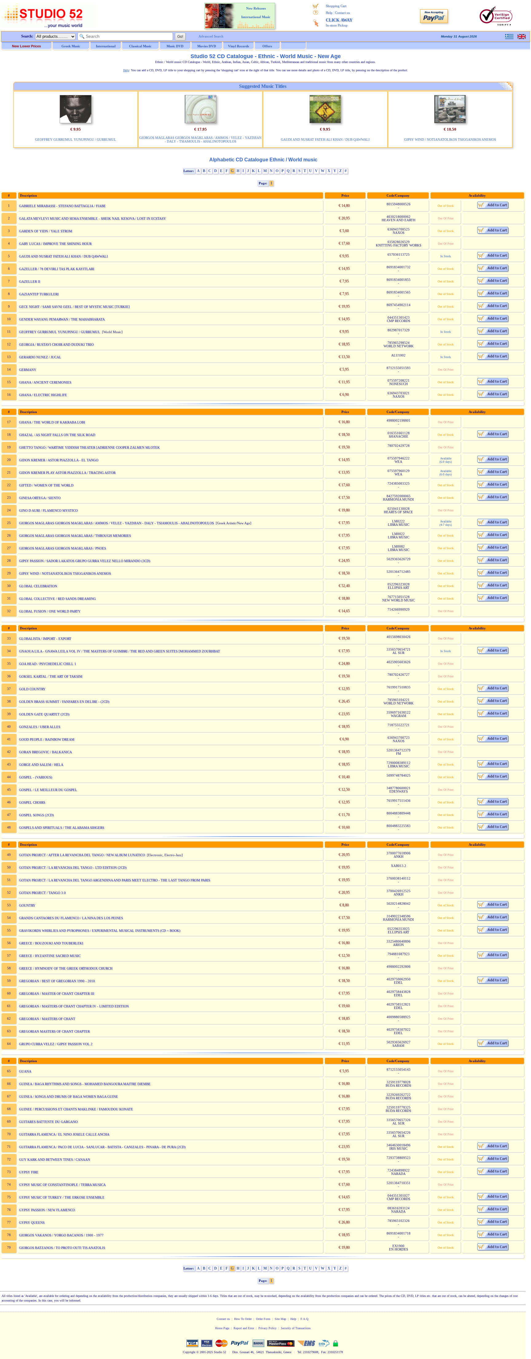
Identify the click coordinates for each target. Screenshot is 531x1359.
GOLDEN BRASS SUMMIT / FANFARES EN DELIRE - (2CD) (64, 701)
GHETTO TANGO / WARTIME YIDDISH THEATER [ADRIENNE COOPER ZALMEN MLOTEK (89, 447)
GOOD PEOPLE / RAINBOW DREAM (46, 739)
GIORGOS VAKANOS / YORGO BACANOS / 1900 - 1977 (61, 1235)
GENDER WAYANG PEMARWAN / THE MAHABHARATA (62, 319)
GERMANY (27, 370)
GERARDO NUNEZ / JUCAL (40, 357)
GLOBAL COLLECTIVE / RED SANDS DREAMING (57, 599)
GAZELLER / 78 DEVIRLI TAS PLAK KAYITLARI (56, 269)
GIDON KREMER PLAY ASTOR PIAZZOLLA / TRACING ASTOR (67, 473)
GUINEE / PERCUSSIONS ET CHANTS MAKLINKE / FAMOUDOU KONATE (76, 1109)
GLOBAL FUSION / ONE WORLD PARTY (50, 611)
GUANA (25, 1071)
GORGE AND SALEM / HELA (41, 764)
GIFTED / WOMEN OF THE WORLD (46, 485)
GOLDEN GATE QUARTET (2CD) (44, 714)
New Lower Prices (26, 46)
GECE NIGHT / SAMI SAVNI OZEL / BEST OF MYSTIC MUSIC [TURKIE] (74, 307)
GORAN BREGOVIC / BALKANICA (45, 752)
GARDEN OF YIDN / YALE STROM (45, 231)
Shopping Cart (336, 6)
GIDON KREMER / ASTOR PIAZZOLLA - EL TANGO (58, 460)
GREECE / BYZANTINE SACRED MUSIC (50, 956)
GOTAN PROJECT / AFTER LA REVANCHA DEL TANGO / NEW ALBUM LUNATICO (82, 855)
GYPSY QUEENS (32, 1222)
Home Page (222, 1328)
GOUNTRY (27, 905)
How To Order (243, 1319)
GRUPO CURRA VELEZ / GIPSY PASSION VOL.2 (55, 1044)
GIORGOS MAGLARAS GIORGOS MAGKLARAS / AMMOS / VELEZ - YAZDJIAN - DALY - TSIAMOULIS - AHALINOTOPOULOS (200, 139)
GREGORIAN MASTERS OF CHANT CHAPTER (54, 1031)
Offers (267, 46)
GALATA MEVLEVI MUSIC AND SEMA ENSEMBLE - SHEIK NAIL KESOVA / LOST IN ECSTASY (92, 218)
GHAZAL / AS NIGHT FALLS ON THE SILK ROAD (57, 435)
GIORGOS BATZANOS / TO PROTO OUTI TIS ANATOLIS (62, 1248)
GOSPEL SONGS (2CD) (36, 815)
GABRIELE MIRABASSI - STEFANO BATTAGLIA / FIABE (62, 206)
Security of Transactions (296, 1328)
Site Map (280, 1319)
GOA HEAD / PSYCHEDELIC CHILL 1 (47, 664)
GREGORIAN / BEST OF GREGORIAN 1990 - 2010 (57, 981)
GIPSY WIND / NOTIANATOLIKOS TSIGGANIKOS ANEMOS (450, 139)
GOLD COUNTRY (32, 689)
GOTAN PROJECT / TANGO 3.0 (42, 893)
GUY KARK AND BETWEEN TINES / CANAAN (54, 1159)
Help (329, 12)
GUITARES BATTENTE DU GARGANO (48, 1122)
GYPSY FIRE (28, 1172)
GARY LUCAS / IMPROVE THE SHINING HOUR (55, 244)
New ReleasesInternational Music (255, 12)
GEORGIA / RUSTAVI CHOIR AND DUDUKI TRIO (56, 344)
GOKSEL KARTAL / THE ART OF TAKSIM (50, 676)
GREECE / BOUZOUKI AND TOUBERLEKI (51, 943)
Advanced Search (211, 36)
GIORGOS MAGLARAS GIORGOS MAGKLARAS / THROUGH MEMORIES (75, 536)
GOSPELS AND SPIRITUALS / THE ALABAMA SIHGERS (61, 827)
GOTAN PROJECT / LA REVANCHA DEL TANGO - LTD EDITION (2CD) (73, 867)
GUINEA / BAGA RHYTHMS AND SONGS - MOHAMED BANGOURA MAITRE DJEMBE (85, 1084)
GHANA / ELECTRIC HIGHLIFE (43, 395)
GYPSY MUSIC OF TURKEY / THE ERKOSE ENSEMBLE (61, 1197)
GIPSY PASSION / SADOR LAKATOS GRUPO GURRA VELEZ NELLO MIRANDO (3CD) (84, 561)
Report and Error (244, 1328)
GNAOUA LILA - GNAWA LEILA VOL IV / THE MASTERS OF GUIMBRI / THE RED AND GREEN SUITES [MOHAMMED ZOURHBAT (119, 651)
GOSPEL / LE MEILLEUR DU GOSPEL (48, 790)
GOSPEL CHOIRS (32, 802)
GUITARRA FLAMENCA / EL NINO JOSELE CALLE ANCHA (64, 1134)
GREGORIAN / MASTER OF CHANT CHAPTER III (56, 993)
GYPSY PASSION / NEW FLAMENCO (47, 1210)
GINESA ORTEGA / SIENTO (40, 498)
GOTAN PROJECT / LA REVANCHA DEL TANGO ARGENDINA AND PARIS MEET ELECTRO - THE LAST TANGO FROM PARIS (114, 880)
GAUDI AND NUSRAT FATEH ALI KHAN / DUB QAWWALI (325, 139)
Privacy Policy (267, 1328)
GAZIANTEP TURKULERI (39, 294)
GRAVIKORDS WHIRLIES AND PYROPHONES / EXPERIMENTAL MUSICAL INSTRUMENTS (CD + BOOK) (99, 930)
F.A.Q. (305, 1319)
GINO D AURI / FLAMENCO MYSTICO (48, 510)
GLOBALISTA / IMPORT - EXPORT (45, 638)
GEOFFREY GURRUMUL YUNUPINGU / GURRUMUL (75, 139)
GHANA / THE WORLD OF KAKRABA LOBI (52, 422)
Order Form (263, 1319)
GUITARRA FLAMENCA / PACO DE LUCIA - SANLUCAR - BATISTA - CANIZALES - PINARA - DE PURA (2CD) (102, 1147)
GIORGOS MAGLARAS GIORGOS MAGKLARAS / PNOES (62, 548)
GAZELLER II (29, 281)
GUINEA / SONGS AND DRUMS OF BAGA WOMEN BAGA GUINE (68, 1096)
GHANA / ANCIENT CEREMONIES (45, 382)
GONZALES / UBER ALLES (39, 727)
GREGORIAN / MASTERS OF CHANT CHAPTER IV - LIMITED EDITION (74, 1006)
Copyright (189, 1352)
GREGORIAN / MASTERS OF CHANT (47, 1019)
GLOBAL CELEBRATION (38, 586)
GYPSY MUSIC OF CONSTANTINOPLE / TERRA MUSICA (62, 1185)
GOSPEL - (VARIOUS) (35, 777)
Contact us (342, 12)
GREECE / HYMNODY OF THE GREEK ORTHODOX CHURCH (65, 968)
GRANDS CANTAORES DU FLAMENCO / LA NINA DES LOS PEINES (71, 918)
